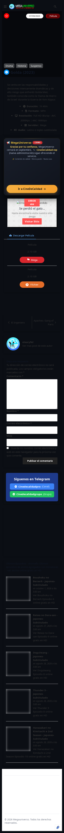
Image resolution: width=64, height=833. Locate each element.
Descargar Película (23, 235)
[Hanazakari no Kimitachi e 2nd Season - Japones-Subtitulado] (18, 738)
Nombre (13, 411)
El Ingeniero (18, 322)
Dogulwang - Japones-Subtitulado (41, 656)
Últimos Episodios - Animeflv (22, 563)
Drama (9, 65)
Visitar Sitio (32, 221)
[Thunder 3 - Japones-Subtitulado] (18, 701)
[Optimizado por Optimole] (58, 827)
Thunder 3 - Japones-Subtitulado (40, 694)
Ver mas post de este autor (37, 345)
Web (9, 435)
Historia (22, 65)
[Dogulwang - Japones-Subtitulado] (18, 664)
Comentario (15, 376)
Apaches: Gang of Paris (43, 322)
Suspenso (36, 65)
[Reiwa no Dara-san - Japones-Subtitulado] (18, 626)
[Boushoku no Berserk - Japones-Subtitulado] (18, 588)
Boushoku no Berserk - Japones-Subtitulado (44, 581)
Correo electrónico (19, 423)
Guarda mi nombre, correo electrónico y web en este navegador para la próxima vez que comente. (31, 451)
